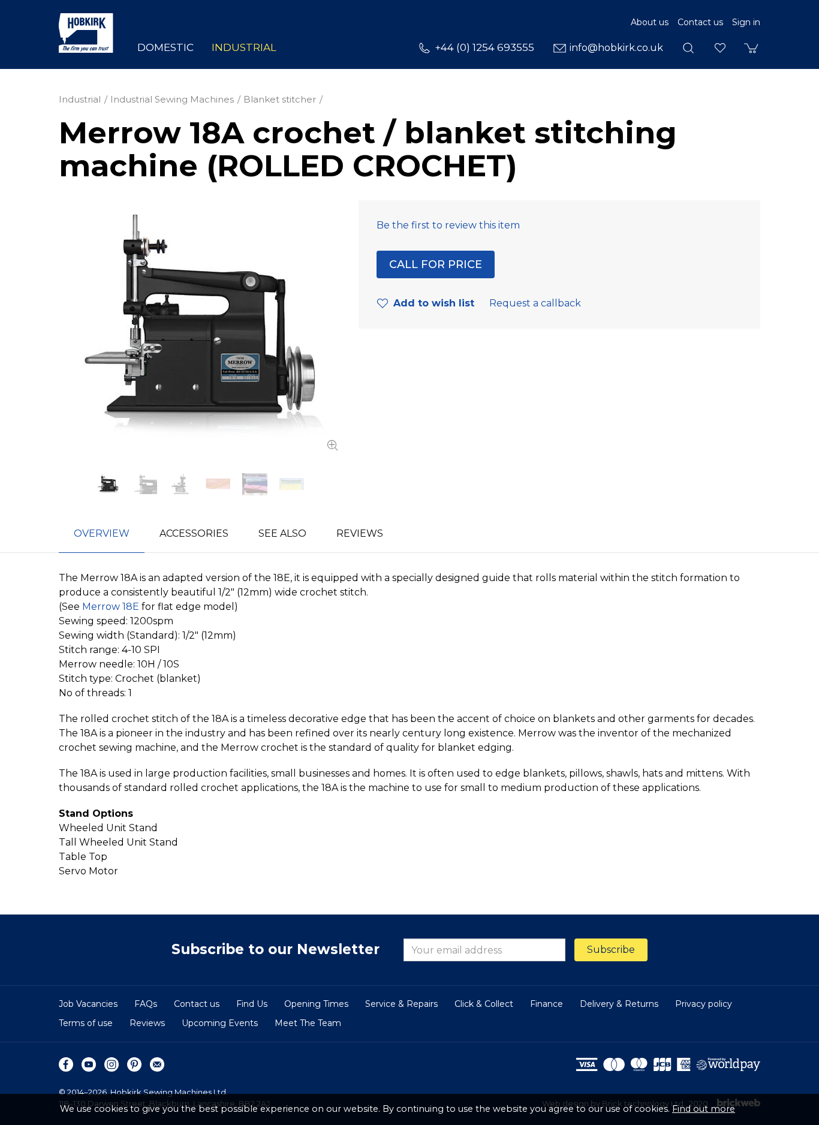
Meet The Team (308, 1023)
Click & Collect (483, 1003)
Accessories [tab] (193, 533)
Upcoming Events (220, 1023)
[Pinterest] (134, 1064)
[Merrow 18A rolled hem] (291, 484)
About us (650, 22)
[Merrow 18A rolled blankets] (254, 484)
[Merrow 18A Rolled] (218, 484)
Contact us (700, 22)
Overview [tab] (102, 533)
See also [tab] (282, 533)
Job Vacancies (88, 1003)
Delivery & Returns (619, 1003)
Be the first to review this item (448, 225)
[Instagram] (111, 1064)
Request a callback (535, 303)
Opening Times (316, 1003)
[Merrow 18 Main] (200, 327)
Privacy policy (703, 1003)
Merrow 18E (110, 606)
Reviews (147, 1023)
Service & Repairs (401, 1003)
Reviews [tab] (359, 533)
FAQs (145, 1003)
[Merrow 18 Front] (145, 484)
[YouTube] (88, 1064)
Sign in (746, 22)
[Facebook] (66, 1064)
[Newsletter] (157, 1064)
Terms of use (86, 1023)
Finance (546, 1003)
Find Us (251, 1003)
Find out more (703, 1108)
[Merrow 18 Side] (181, 484)
